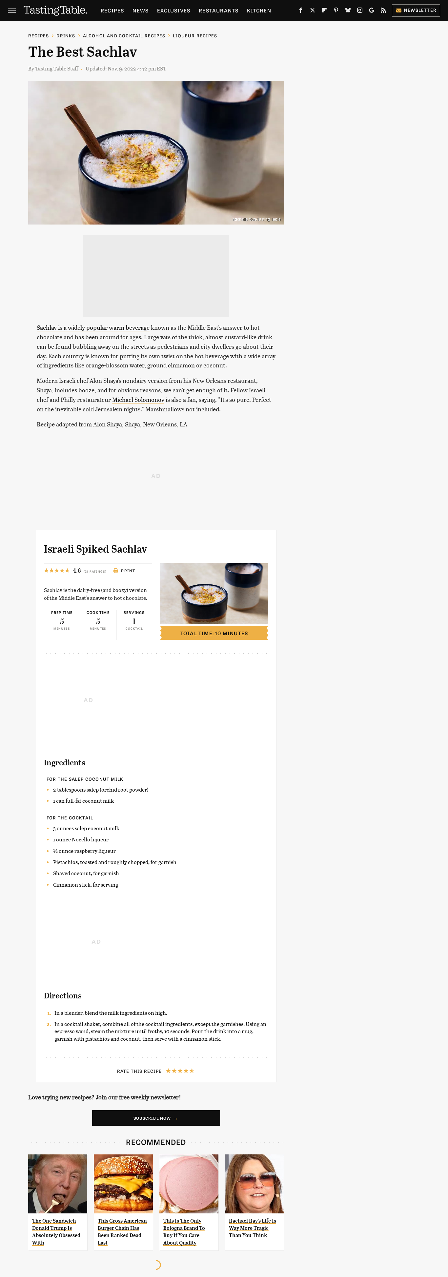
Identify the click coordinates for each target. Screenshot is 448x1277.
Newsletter (420, 10)
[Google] (371, 11)
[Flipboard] (324, 11)
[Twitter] (312, 11)
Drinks (65, 35)
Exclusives (173, 10)
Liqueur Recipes (195, 35)
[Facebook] (300, 11)
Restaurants (218, 10)
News (140, 10)
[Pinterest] (336, 11)
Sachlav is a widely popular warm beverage (93, 327)
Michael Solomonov (138, 399)
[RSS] (383, 11)
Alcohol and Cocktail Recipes (124, 35)
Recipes (112, 10)
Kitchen (259, 10)
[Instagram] (359, 11)
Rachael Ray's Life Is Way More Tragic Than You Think (252, 1228)
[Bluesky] (348, 11)
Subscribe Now (152, 1118)
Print (128, 571)
